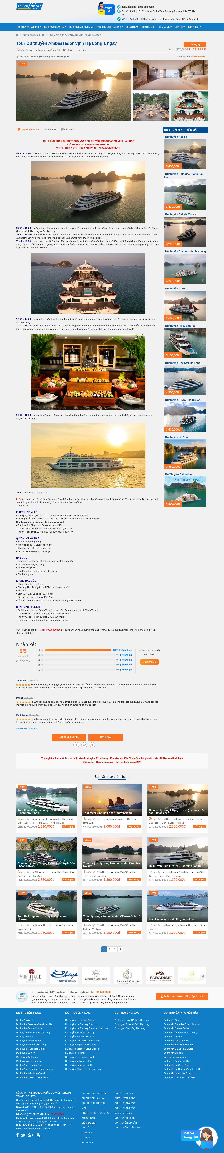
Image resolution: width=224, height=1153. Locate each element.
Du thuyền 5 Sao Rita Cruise (182, 400)
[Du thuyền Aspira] (192, 975)
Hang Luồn (80, 50)
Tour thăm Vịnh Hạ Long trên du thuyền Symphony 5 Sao (42, 811)
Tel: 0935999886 (101, 992)
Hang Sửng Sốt (53, 50)
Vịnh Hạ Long (36, 50)
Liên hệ (52, 129)
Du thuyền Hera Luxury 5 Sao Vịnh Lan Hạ (175, 866)
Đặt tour (68, 129)
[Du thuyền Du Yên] (185, 454)
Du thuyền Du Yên (176, 437)
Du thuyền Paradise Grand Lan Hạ (34, 1024)
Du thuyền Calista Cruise (180, 214)
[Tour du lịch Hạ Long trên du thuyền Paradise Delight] (112, 853)
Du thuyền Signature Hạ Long (80, 1044)
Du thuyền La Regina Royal (79, 1057)
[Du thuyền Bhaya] (32, 975)
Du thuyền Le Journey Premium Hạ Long (86, 1028)
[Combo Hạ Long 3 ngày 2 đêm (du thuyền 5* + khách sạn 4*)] (46, 853)
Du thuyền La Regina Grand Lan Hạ (34, 1069)
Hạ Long (101, 819)
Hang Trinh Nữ (25, 929)
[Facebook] (76, 744)
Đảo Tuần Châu (35, 876)
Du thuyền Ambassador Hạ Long (185, 251)
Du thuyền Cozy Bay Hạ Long (129, 1028)
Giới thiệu (193, 27)
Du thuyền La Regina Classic (80, 1020)
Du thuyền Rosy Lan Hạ (180, 325)
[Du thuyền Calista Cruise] (185, 231)
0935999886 (198, 56)
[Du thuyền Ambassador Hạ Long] (185, 268)
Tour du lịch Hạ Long (33, 35)
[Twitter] (92, 744)
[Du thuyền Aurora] (185, 305)
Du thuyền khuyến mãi (180, 130)
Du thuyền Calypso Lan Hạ (79, 1065)
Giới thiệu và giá (30, 129)
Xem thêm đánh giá (27, 728)
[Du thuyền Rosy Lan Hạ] (185, 342)
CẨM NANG (164, 27)
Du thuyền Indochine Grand (30, 1073)
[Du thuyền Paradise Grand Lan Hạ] (185, 194)
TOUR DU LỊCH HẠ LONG (109, 27)
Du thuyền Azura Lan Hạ (28, 1061)
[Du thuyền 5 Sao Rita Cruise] (185, 417)
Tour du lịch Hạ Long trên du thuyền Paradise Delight (111, 865)
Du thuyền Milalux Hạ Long (79, 1061)
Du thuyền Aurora (176, 288)
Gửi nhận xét (149, 662)
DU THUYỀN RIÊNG (125, 1118)
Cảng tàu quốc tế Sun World (45, 819)
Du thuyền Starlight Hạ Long (80, 1032)
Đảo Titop (67, 50)
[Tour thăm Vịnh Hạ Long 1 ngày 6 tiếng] (112, 799)
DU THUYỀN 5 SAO (124, 1098)
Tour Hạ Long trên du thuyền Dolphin (172, 919)
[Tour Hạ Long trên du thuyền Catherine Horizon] (46, 906)
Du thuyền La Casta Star (29, 1065)
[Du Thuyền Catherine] (185, 491)
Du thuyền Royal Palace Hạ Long (131, 1020)
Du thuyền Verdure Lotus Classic (82, 1048)
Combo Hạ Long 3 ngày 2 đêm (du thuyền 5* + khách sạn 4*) (46, 865)
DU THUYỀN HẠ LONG (28, 27)
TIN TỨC (86, 1127)
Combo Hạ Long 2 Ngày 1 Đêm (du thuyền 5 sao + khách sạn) (176, 811)
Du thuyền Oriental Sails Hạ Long (131, 1024)
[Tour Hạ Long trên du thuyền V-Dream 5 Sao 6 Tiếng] (112, 906)
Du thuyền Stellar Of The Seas (32, 1077)
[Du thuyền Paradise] (128, 975)
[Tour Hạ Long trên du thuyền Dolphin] (177, 906)
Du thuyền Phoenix (75, 1052)
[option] (32, 976)
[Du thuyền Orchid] (64, 975)
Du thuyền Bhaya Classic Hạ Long (83, 1069)
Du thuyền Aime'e (176, 137)
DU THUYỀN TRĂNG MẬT (128, 1127)
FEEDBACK (88, 1142)
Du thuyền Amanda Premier (79, 1036)
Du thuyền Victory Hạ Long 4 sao (82, 1040)
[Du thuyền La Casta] (160, 975)
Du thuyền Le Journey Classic (80, 1024)
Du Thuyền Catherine (178, 474)
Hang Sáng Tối (64, 872)
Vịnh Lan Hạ (47, 872)
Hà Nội (166, 819)
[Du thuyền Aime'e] (185, 154)
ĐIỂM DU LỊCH (148, 27)
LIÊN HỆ (179, 27)
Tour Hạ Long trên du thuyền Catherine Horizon (42, 918)
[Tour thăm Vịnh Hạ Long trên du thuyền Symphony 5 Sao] (46, 799)
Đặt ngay (195, 44)
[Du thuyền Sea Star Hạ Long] (185, 380)
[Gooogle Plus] (84, 744)
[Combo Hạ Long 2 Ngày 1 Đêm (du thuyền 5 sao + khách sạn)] (177, 799)
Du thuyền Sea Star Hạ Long (183, 363)
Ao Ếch (21, 876)
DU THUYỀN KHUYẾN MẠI (81, 27)
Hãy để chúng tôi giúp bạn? (183, 996)
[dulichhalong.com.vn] (54, 8)
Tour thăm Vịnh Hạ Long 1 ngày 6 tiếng (107, 813)
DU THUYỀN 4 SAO (124, 1103)
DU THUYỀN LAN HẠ (54, 27)
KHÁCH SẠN (132, 27)
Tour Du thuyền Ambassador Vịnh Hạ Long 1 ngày (74, 35)
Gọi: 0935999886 (69, 737)
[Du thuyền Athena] (96, 975)
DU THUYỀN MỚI (123, 1093)
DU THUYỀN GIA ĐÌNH (126, 1122)
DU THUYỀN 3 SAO (124, 1108)
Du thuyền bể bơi (123, 1113)
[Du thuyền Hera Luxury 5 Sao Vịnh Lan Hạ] (177, 853)
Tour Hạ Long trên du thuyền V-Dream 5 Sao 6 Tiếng (111, 918)
